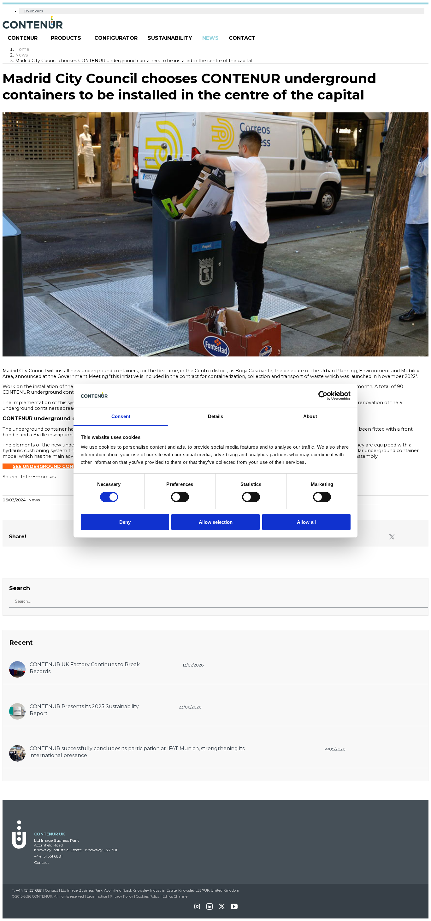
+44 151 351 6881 (48, 856)
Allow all (306, 522)
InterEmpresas (38, 477)
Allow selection (216, 522)
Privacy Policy (121, 896)
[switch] (180, 497)
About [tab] (310, 416)
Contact (242, 38)
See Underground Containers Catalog (66, 466)
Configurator (116, 38)
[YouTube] (234, 909)
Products (66, 38)
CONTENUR (23, 38)
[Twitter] (391, 537)
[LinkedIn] (209, 909)
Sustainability (170, 38)
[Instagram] (197, 909)
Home (22, 49)
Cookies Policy (148, 896)
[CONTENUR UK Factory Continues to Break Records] (17, 664)
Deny (125, 522)
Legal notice (97, 896)
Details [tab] (215, 416)
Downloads (33, 11)
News (210, 38)
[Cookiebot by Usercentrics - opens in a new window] (323, 395)
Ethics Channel (175, 896)
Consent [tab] (120, 416)
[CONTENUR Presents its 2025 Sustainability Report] (17, 706)
